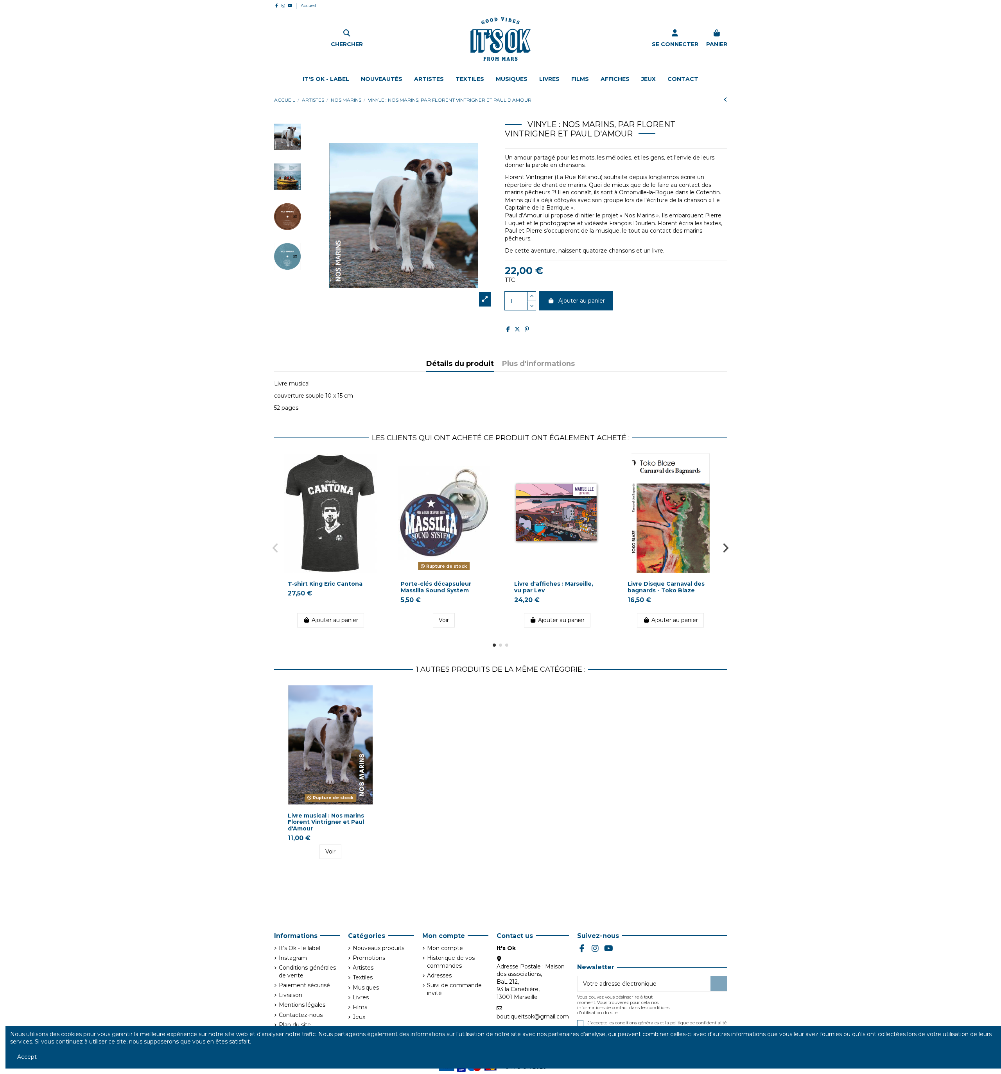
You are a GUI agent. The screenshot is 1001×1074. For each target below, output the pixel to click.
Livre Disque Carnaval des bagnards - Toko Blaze (666, 587)
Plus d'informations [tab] (538, 364)
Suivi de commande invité (454, 989)
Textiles (363, 977)
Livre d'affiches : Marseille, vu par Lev (553, 587)
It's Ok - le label (299, 948)
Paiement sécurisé (304, 985)
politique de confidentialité (698, 1023)
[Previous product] (725, 99)
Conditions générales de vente (307, 971)
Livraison (290, 995)
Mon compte (445, 948)
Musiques (366, 987)
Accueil (308, 5)
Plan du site (295, 1024)
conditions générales (637, 1023)
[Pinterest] (527, 329)
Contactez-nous (301, 1014)
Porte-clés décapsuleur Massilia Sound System (436, 587)
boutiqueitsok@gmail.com (533, 1016)
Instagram (293, 957)
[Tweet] (517, 329)
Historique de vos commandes (451, 961)
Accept (27, 1056)
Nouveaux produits (378, 948)
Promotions (369, 957)
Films (360, 1007)
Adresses (439, 975)
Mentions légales (302, 1004)
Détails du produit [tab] (460, 364)
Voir (444, 620)
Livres (361, 997)
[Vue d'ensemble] (375, 465)
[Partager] (508, 329)
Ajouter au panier (581, 300)
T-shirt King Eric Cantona (325, 583)
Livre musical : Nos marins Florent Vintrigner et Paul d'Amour (326, 822)
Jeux (359, 1016)
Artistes (363, 967)
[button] (494, 645)
